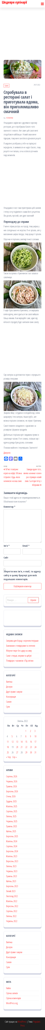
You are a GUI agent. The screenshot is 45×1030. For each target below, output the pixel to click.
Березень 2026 (12, 791)
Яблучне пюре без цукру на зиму (19, 650)
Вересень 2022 (12, 906)
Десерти (9, 686)
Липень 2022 (11, 916)
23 (31, 747)
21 (22, 747)
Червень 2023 (11, 871)
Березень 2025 (12, 836)
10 (35, 736)
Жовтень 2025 (11, 806)
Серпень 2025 (11, 811)
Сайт (6, 557)
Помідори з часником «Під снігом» (20, 660)
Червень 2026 (11, 781)
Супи (8, 706)
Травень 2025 (11, 826)
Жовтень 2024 (11, 841)
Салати (6, 85)
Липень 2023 (11, 866)
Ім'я (6, 545)
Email (26, 545)
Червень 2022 (11, 921)
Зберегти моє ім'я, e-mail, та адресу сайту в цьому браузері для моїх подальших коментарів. (22, 575)
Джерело (7, 452)
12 (13, 741)
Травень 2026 (11, 786)
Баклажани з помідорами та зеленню (20, 645)
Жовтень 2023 (11, 856)
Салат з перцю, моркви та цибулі (18, 655)
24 (35, 747)
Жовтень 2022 (11, 901)
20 (17, 747)
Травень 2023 (11, 876)
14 (22, 741)
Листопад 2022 (12, 896)
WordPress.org (12, 1003)
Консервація (11, 696)
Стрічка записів (12, 993)
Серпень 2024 (11, 846)
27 (17, 752)
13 (17, 741)
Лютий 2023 (10, 891)
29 (26, 752)
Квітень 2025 (11, 831)
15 (26, 741)
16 (31, 741)
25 (8, 752)
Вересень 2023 (12, 861)
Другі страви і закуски (14, 691)
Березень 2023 (12, 886)
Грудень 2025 (11, 801)
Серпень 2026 (11, 776)
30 (31, 752)
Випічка (9, 681)
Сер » (14, 757)
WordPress (22, 1021)
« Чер (8, 757)
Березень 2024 (12, 851)
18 (8, 747)
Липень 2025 (11, 816)
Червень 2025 (11, 821)
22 (26, 747)
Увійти (8, 988)
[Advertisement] (22, 31)
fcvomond (9, 118)
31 (35, 752)
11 (8, 741)
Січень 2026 (11, 796)
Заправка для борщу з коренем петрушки (22, 640)
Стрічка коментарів (13, 998)
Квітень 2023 (11, 881)
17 (35, 741)
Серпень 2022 (11, 911)
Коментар (9, 506)
